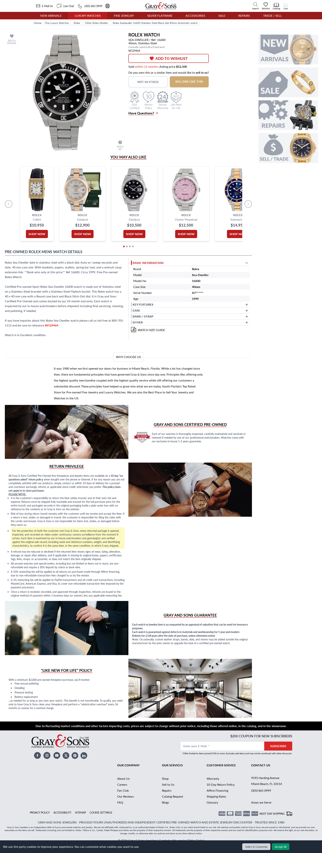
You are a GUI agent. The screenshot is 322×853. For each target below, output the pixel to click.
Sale (221, 15)
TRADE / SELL (272, 15)
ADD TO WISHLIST (171, 58)
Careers (122, 784)
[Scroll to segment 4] (133, 246)
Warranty (213, 778)
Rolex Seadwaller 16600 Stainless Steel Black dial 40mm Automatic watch (155, 23)
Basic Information (148, 263)
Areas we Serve (261, 802)
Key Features (143, 304)
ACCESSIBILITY (62, 812)
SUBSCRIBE (278, 746)
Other (138, 322)
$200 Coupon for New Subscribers (261, 736)
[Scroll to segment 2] (127, 246)
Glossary (212, 802)
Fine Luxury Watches (57, 23)
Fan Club (123, 790)
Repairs (244, 15)
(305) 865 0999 (261, 790)
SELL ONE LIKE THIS (189, 81)
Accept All (280, 847)
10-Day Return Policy (221, 784)
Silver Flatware (160, 15)
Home (38, 23)
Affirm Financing (217, 790)
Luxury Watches (88, 15)
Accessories (195, 15)
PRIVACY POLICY (40, 812)
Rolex (77, 23)
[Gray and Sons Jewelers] (161, 5)
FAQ (120, 802)
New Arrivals (50, 15)
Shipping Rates (216, 796)
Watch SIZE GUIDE (151, 330)
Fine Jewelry (124, 15)
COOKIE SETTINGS (101, 812)
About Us (123, 778)
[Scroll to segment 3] (130, 246)
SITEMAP (80, 812)
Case (136, 310)
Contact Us (260, 765)
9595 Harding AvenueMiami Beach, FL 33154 (266, 781)
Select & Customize (256, 847)
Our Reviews (125, 796)
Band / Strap (143, 316)
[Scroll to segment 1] (124, 246)
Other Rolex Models (96, 23)
